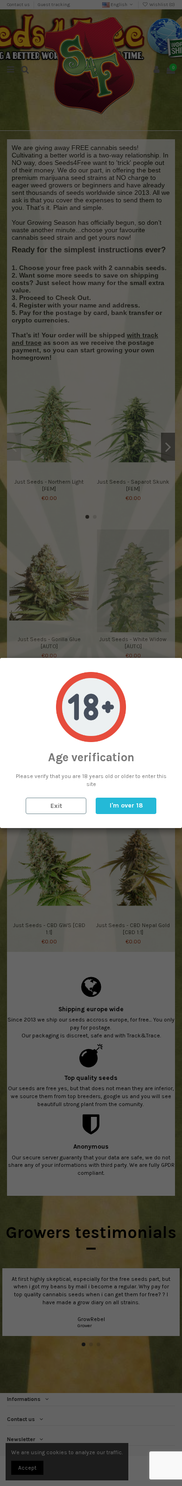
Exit (56, 806)
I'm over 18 (126, 805)
